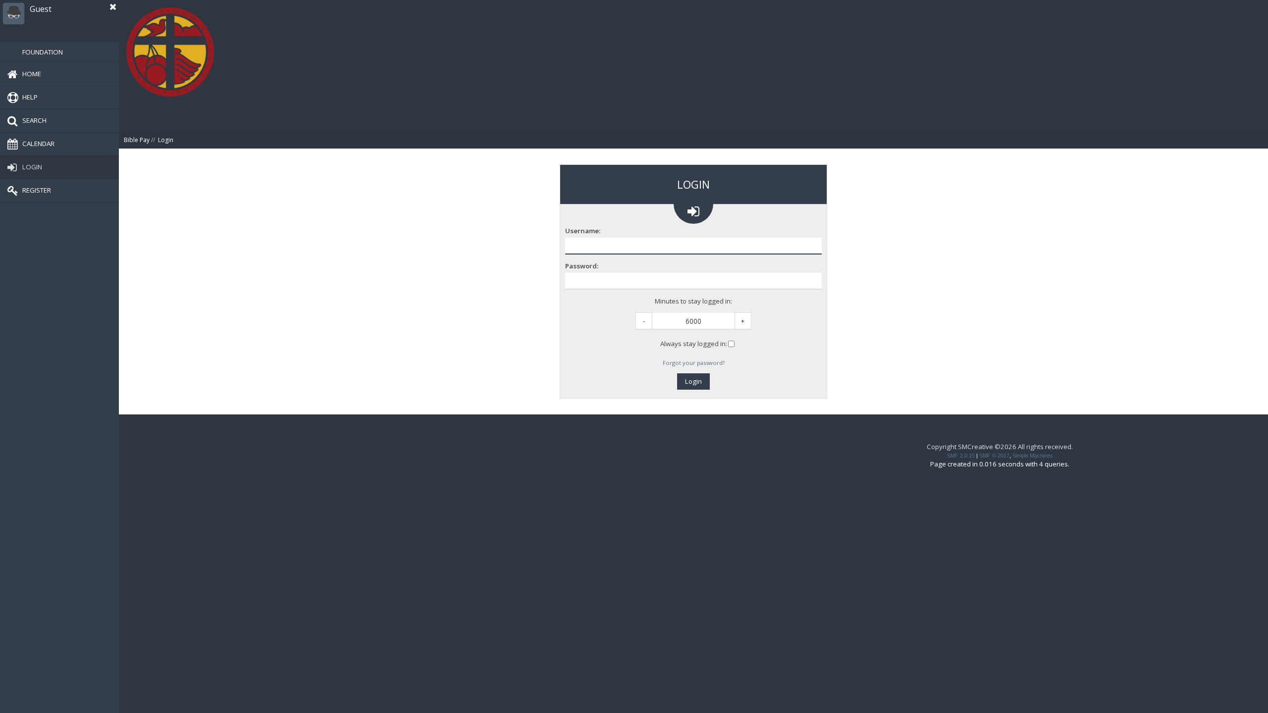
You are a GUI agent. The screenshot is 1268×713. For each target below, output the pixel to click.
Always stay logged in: (693, 343)
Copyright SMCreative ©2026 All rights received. (1000, 446)
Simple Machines (1032, 455)
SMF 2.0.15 (961, 455)
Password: (581, 266)
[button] (112, 6)
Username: (582, 231)
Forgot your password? (694, 362)
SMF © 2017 (994, 455)
